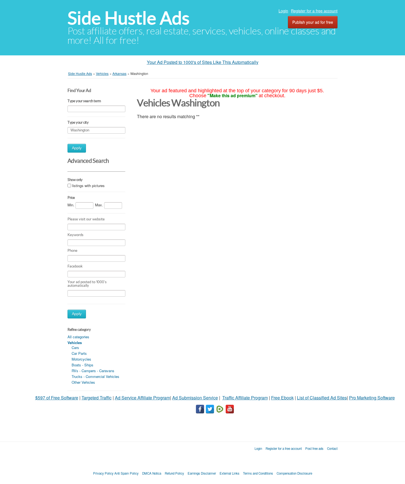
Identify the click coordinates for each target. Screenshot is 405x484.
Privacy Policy (103, 473)
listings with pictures (88, 185)
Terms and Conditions (258, 473)
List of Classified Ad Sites (322, 397)
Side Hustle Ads (129, 18)
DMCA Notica (151, 473)
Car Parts (79, 353)
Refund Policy (174, 473)
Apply (77, 148)
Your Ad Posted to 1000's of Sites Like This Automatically (202, 62)
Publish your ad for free (312, 22)
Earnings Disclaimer (202, 473)
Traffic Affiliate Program (245, 397)
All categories (78, 336)
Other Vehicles (83, 382)
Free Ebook (282, 397)
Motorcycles (81, 359)
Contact (332, 448)
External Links (229, 473)
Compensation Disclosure (294, 473)
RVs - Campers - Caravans (93, 370)
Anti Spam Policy (126, 473)
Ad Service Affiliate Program (142, 397)
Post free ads (314, 448)
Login (283, 10)
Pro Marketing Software (372, 397)
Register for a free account (314, 10)
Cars (75, 347)
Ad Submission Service (195, 397)
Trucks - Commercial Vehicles (95, 376)
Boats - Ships (82, 364)
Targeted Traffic (97, 397)
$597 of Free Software (56, 397)
